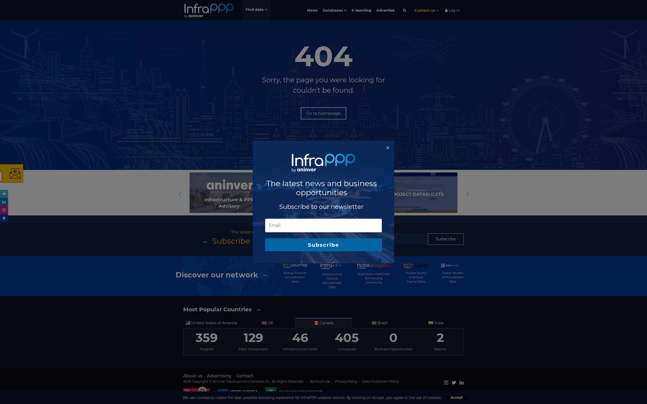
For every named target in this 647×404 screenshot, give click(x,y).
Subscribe (323, 245)
